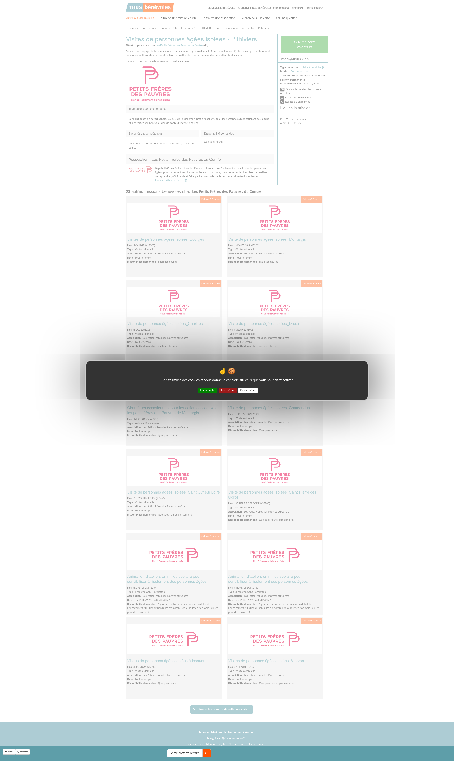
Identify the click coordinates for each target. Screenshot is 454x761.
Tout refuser (228, 390)
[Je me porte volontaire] (206, 753)
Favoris (10, 752)
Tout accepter (207, 390)
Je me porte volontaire (185, 753)
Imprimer (23, 752)
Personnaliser (248, 390)
